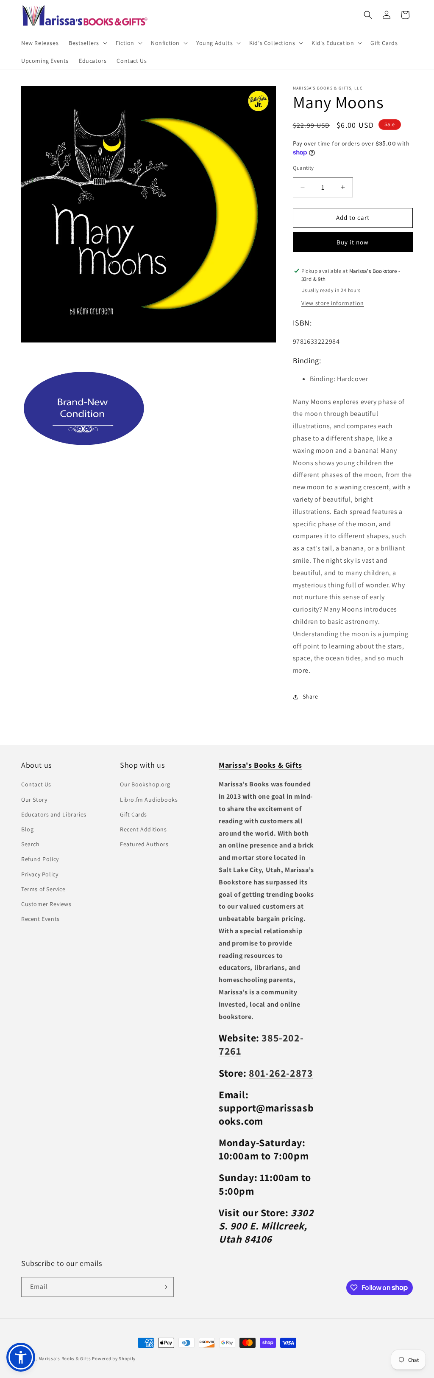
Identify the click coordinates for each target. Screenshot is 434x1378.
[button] (87, 43)
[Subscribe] (164, 1287)
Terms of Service (43, 889)
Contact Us (36, 784)
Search (30, 844)
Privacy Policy (39, 874)
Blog (27, 829)
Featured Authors (144, 844)
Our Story (34, 799)
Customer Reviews (46, 904)
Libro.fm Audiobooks (149, 799)
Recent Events (40, 919)
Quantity (303, 167)
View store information (332, 303)
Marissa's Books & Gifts (65, 1358)
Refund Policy (40, 859)
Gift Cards (133, 814)
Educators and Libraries (53, 814)
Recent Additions (143, 829)
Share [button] (310, 696)
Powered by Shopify (114, 1358)
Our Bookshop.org (145, 784)
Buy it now (353, 242)
